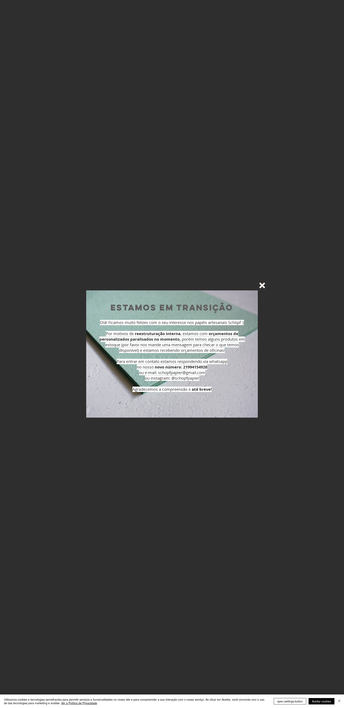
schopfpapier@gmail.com (181, 372)
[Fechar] (339, 701)
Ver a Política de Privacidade (79, 703)
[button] (262, 285)
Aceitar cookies (321, 701)
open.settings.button (290, 701)
